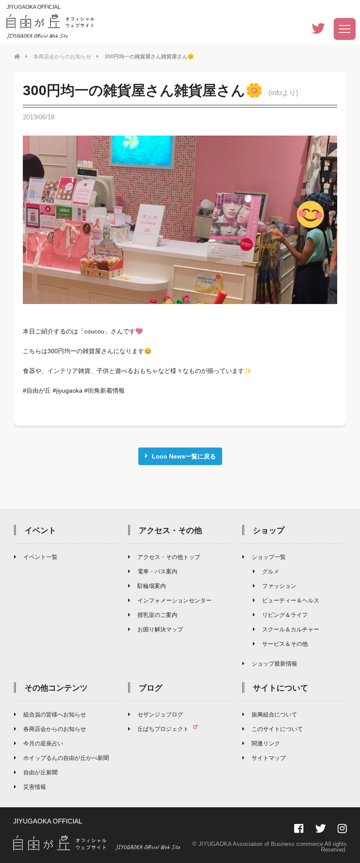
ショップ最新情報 (274, 663)
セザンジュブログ (160, 714)
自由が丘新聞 (40, 772)
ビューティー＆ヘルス (290, 600)
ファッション (279, 586)
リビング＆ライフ (285, 615)
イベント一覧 (40, 557)
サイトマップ (269, 758)
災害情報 (34, 787)
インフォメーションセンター (174, 600)
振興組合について (274, 714)
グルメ (270, 571)
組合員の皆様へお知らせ (54, 714)
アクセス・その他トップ (168, 557)
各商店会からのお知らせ (62, 57)
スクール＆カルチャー (290, 629)
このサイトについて (277, 729)
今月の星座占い (43, 743)
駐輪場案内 (151, 586)
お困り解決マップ (160, 629)
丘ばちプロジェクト (163, 729)
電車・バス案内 (157, 571)
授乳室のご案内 (157, 615)
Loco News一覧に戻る (184, 456)
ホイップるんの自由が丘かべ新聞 (66, 758)
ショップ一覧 (269, 557)
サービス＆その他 (285, 644)
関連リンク (266, 743)
